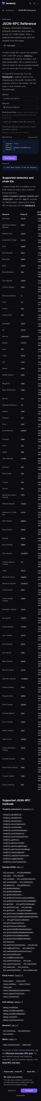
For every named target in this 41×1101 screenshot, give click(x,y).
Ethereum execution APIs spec (19, 1053)
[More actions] (38, 3)
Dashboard (7, 77)
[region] (20, 501)
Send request (9, 158)
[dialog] (20, 1086)
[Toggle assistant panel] (34, 4)
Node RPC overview (11, 1063)
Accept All (29, 1090)
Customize (20, 1095)
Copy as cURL (33, 137)
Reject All (11, 1090)
